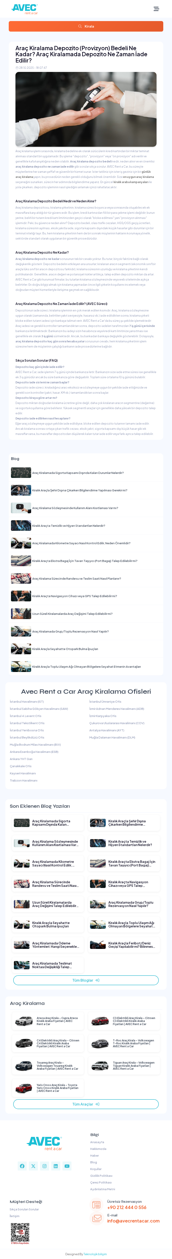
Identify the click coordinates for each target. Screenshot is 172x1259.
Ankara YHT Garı (21, 759)
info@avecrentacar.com (133, 1220)
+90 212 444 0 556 (126, 1207)
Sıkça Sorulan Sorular (24, 1209)
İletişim (14, 1216)
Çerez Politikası (100, 1182)
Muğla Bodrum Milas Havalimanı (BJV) (35, 744)
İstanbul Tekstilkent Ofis (27, 723)
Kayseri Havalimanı (23, 773)
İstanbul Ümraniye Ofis (105, 701)
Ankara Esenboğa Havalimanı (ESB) (34, 752)
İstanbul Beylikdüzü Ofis (27, 737)
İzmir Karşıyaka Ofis (102, 716)
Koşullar (95, 1169)
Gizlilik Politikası (100, 1175)
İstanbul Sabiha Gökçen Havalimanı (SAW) (39, 708)
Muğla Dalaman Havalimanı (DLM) (112, 737)
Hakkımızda (97, 1149)
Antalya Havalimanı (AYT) (106, 730)
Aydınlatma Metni (102, 1189)
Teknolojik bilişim (95, 1254)
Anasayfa (96, 1142)
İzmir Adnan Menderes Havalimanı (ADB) (116, 708)
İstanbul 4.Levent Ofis (25, 716)
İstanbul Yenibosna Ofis (27, 730)
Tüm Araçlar (83, 1104)
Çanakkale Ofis (21, 766)
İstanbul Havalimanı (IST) (27, 701)
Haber (94, 1155)
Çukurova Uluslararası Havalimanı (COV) (116, 723)
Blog (93, 1162)
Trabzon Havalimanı (23, 780)
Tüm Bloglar (83, 980)
